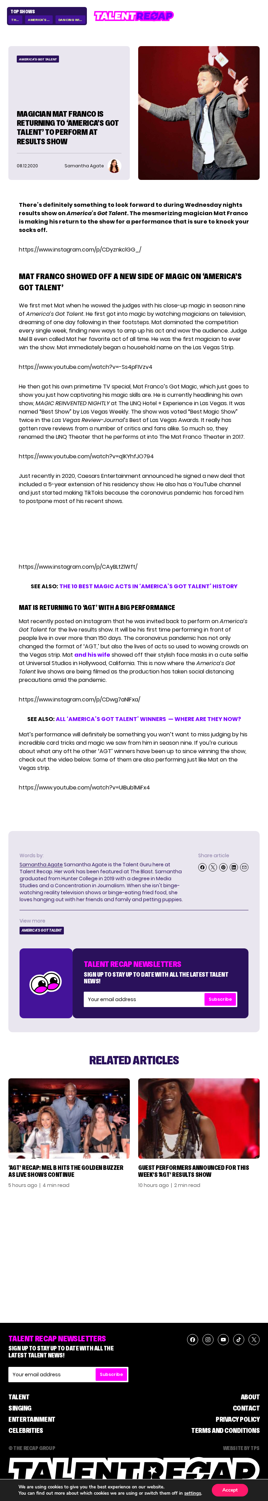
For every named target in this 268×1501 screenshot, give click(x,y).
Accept (230, 1490)
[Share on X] (213, 867)
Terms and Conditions (225, 1430)
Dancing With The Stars (72, 20)
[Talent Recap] (134, 16)
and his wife (92, 655)
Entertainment (31, 1419)
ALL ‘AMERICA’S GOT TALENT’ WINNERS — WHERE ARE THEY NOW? (148, 719)
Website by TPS (241, 1448)
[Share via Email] (244, 867)
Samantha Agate (41, 864)
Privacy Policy (238, 1419)
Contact (246, 1408)
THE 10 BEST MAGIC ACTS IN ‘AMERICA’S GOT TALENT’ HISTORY (148, 586)
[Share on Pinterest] (223, 867)
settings (192, 1493)
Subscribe (220, 999)
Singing (19, 1408)
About (250, 1397)
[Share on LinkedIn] (234, 867)
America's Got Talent (40, 20)
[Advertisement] (133, 534)
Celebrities (25, 1430)
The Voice (16, 20)
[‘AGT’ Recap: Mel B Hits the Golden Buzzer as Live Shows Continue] (69, 1118)
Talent (18, 1397)
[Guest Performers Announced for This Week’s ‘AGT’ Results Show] (199, 1118)
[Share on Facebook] (202, 867)
